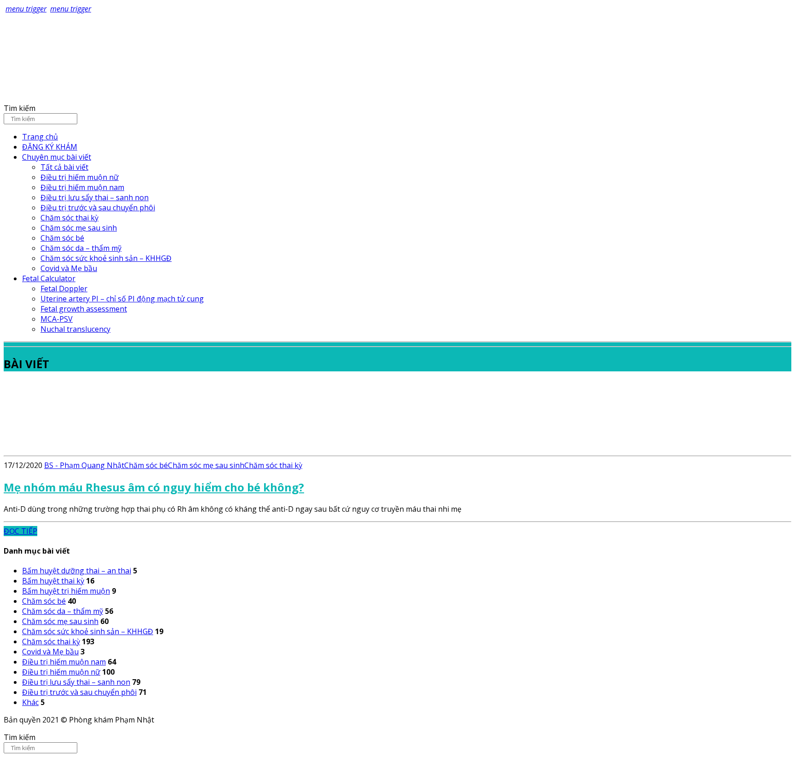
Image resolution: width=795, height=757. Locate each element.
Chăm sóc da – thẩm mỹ (80, 248)
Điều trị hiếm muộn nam (82, 187)
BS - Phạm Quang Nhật (84, 465)
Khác (30, 702)
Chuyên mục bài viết (56, 157)
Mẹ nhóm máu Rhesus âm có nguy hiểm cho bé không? (154, 487)
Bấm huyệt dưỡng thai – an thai (76, 571)
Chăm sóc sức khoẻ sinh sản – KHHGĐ (106, 258)
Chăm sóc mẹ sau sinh (78, 228)
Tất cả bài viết (64, 167)
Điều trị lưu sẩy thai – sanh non (94, 197)
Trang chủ (40, 137)
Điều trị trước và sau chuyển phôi (97, 207)
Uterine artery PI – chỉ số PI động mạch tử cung (122, 299)
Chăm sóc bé (62, 238)
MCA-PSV (56, 319)
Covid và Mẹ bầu (68, 268)
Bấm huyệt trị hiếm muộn (66, 591)
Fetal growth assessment (83, 309)
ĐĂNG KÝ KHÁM (49, 147)
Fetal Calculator (48, 278)
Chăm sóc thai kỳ (69, 218)
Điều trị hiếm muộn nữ (79, 177)
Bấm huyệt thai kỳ (53, 581)
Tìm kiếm (19, 108)
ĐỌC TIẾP (20, 531)
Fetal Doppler (63, 288)
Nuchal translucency (75, 329)
